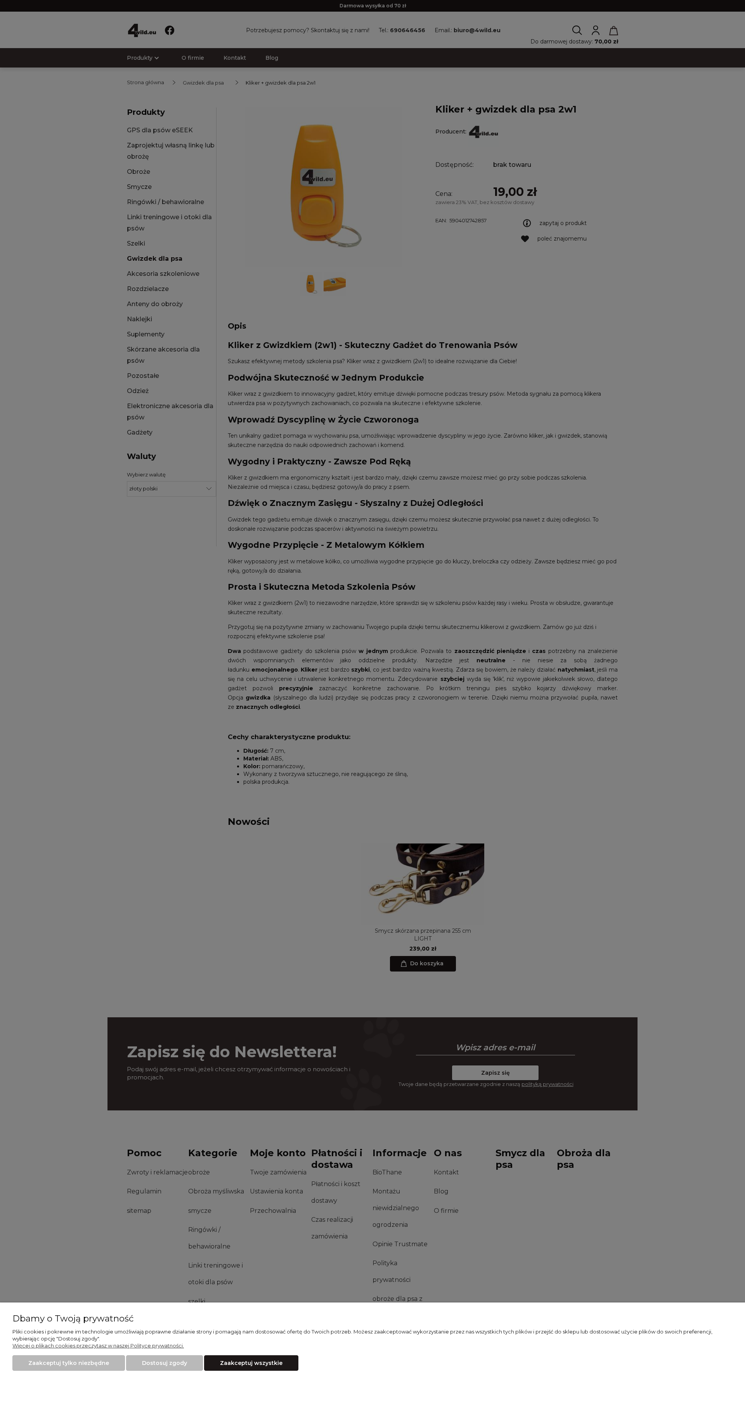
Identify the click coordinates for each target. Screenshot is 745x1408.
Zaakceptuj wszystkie (251, 1363)
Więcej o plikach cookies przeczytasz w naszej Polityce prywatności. (98, 1345)
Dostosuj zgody (164, 1363)
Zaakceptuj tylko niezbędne (68, 1363)
